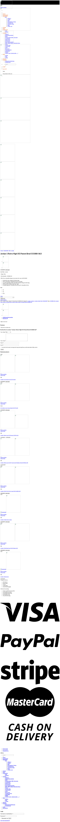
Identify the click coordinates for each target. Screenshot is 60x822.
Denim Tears (8, 783)
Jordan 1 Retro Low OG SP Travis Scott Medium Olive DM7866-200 (14, 462)
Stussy (6, 787)
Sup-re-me (7, 792)
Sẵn (9, 250)
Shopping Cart (6, 750)
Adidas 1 (9, 762)
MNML (6, 795)
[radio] (4, 290)
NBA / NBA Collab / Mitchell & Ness (12, 786)
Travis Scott (7, 790)
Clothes (4, 776)
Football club (8, 805)
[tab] (31, 317)
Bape (9, 768)
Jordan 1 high (37, 301)
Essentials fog (11, 766)
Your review (3, 340)
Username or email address (6, 813)
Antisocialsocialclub (9, 778)
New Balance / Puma (12, 765)
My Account (5, 748)
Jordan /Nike (8, 788)
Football (4, 803)
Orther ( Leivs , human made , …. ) (12, 796)
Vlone (6, 791)
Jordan (12, 250)
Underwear (5, 773)
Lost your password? (5, 820)
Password (2, 816)
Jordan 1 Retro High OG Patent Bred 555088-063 (22, 302)
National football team (10, 804)
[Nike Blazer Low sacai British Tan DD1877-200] (6, 267)
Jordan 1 (32, 301)
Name (2, 342)
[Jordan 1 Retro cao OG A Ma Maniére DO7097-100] (6, 261)
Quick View (2, 375)
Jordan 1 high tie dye (4, 576)
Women (7, 775)
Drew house (7, 784)
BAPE (6, 779)
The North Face (8, 793)
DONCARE (7, 794)
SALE (41, 301)
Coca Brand (7, 782)
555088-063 (52, 301)
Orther (6, 801)
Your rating (3, 332)
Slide (4, 797)
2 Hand (4, 771)
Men (6, 774)
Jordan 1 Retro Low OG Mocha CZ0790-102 (9, 435)
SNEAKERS (6, 250)
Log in (10, 818)
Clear (1, 296)
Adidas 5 (7, 777)
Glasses (4, 802)
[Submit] (3, 756)
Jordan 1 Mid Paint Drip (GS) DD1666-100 (9, 548)
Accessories (5, 758)
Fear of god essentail (9, 785)
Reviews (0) (5, 318)
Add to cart (3, 298)
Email (1, 345)
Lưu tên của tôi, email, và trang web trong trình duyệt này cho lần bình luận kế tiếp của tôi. (19, 347)
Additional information (8, 317)
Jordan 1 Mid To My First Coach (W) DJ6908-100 (10, 491)
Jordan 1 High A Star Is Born (6, 519)
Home (1, 250)
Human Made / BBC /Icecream (11, 781)
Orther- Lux (10, 769)
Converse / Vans (11, 767)
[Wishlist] (0, 373)
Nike (8, 764)
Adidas (6, 799)
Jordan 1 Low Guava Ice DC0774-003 (8, 379)
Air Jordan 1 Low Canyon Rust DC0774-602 (9, 408)
